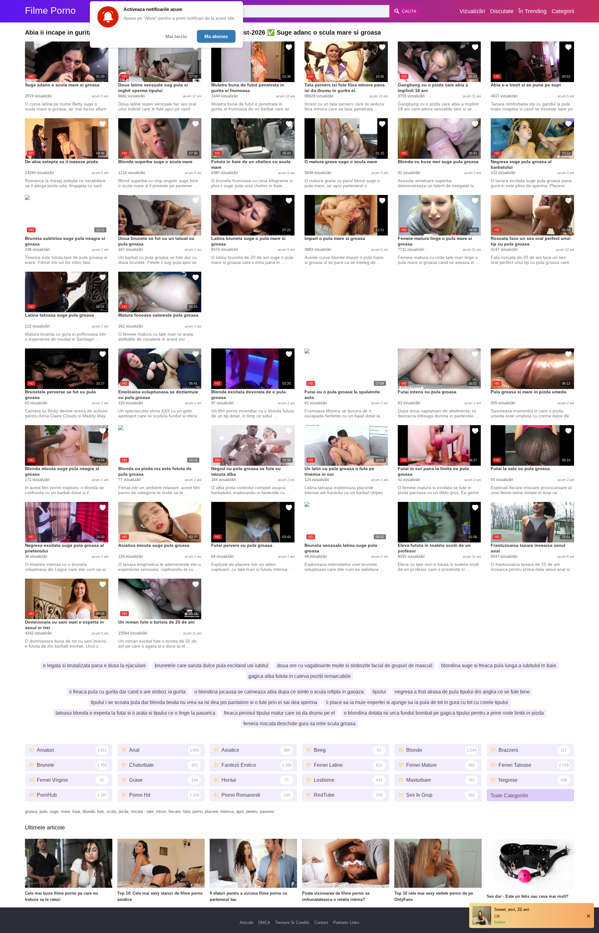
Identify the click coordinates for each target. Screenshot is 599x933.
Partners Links (346, 922)
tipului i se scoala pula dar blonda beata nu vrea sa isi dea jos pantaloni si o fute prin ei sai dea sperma (204, 702)
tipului (379, 691)
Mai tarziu (176, 36)
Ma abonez (216, 36)
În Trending (533, 11)
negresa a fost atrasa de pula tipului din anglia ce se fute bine (462, 691)
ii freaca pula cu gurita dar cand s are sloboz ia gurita (127, 691)
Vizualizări (472, 11)
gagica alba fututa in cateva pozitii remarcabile (299, 676)
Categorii (563, 11)
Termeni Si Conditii (292, 922)
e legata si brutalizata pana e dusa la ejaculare (94, 665)
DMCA (264, 922)
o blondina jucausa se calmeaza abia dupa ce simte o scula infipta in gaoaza (279, 691)
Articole (246, 922)
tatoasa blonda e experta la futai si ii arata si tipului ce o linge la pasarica (135, 713)
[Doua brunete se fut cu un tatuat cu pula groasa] (160, 215)
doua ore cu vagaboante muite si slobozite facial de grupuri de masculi (354, 665)
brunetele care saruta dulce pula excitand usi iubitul (211, 665)
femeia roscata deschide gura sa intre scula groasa (299, 723)
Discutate (502, 11)
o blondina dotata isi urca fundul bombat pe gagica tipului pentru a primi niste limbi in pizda (444, 713)
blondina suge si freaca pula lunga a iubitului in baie (498, 665)
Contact (321, 922)
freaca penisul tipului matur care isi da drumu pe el (279, 713)
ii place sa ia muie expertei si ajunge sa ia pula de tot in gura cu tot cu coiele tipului (417, 702)
